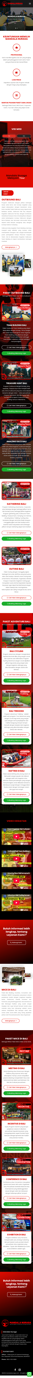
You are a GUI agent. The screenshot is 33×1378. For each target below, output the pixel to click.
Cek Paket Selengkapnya (17, 347)
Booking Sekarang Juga (17, 353)
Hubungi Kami (17, 942)
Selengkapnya (10, 247)
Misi (24, 136)
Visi (9, 136)
